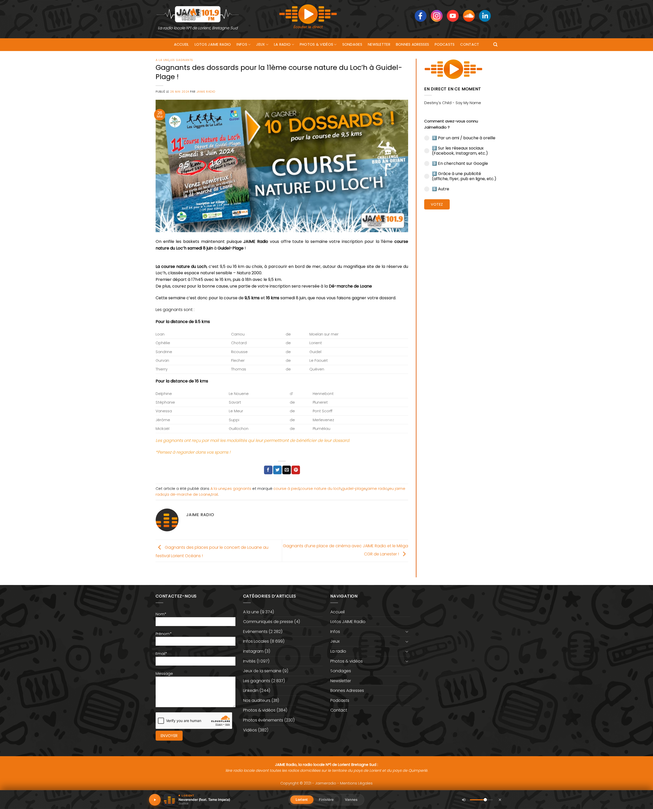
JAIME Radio (206, 92)
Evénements (255, 631)
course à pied (286, 488)
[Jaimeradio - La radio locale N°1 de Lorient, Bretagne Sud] (198, 14)
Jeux (260, 44)
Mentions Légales (356, 783)
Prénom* (164, 633)
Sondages (352, 44)
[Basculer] (407, 631)
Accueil (181, 44)
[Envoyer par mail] (286, 470)
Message (164, 673)
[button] (495, 44)
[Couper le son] (464, 800)
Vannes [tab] (351, 800)
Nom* (161, 614)
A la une (162, 60)
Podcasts (445, 44)
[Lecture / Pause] (155, 800)
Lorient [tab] (302, 800)
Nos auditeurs (256, 700)
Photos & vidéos (316, 44)
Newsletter (379, 44)
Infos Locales (256, 641)
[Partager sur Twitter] (277, 470)
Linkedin (250, 690)
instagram (253, 651)
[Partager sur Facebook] (268, 470)
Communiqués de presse (268, 622)
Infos (241, 44)
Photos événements (263, 720)
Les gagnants (181, 60)
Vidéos (250, 730)
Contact (469, 44)
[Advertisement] (460, 292)
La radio (282, 44)
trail (214, 494)
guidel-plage (354, 488)
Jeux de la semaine (262, 671)
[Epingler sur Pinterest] (296, 470)
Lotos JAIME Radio (213, 44)
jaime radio (377, 488)
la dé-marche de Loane (188, 494)
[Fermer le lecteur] (500, 799)
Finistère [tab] (326, 800)
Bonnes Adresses (412, 44)
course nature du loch (320, 488)
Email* (161, 653)
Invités (249, 661)
